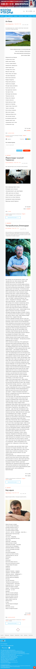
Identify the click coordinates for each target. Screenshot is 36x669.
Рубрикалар (10, 16)
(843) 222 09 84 (11, 645)
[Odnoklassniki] (29, 11)
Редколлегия (21, 16)
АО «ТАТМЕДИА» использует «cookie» (6, 665)
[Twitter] (26, 11)
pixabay (28, 130)
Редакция (15, 16)
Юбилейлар (9, 223)
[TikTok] (32, 11)
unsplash (28, 208)
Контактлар (31, 635)
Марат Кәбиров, (8, 492)
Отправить (26, 150)
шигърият (13, 617)
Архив (6, 16)
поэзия (12, 133)
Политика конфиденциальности (5, 667)
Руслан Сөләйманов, (9, 162)
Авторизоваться (19, 150)
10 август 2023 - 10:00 (15, 492)
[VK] (28, 11)
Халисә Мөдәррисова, (10, 24)
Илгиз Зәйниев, (8, 228)
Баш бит (2, 16)
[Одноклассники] (27, 139)
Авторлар (29, 16)
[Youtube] (31, 11)
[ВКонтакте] (25, 139)
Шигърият (9, 18)
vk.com (28, 614)
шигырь (9, 133)
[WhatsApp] (28, 139)
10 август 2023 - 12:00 (17, 162)
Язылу (26, 16)
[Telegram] (34, 11)
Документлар (3, 637)
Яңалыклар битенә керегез (12, 217)
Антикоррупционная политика (5, 664)
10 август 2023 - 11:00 (15, 228)
